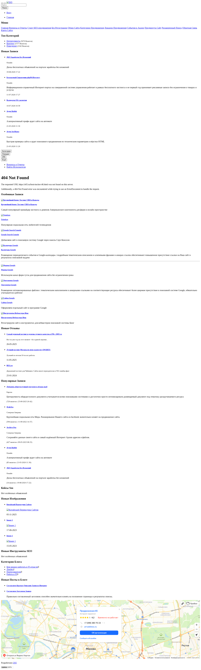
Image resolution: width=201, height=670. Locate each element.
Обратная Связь (189, 28)
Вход (9, 13)
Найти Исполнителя (16, 167)
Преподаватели (14, 572)
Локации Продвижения (115, 28)
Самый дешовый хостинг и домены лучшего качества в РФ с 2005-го (34, 334)
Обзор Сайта (74, 28)
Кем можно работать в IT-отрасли (22, 567)
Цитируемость (13, 41)
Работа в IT (12, 574)
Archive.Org (11, 427)
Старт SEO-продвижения (39, 28)
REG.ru (10, 365)
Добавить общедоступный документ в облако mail (27, 387)
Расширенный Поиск (172, 28)
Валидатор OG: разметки (17, 100)
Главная (10, 17)
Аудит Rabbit (12, 111)
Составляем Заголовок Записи (19, 591)
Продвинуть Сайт (153, 28)
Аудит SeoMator (13, 132)
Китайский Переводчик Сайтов (19, 504)
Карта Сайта (7, 30)
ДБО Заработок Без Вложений (19, 57)
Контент (10, 43)
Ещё (4, 160)
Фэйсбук (10, 407)
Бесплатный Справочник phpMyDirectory (23, 77)
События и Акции (135, 28)
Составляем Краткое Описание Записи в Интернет (27, 586)
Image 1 (10, 520)
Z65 (3, 157)
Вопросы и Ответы (18, 28)
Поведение (12, 46)
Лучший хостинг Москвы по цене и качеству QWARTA (28, 350)
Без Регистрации (59, 28)
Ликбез (10, 569)
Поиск (4, 8)
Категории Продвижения (92, 28)
